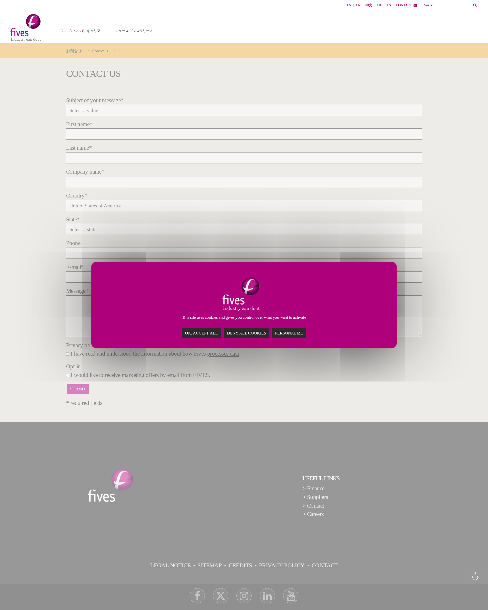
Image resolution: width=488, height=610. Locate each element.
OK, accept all (201, 333)
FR (358, 5)
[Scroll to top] (474, 596)
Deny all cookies (246, 333)
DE (379, 5)
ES (389, 5)
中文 (368, 5)
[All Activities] (168, 34)
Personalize (289, 333)
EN (349, 5)
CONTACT (404, 5)
